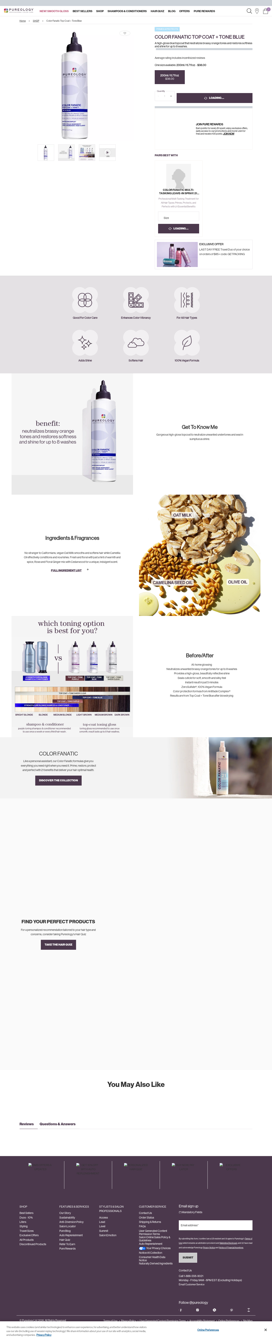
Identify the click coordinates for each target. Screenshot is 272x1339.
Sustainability (67, 1217)
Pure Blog (65, 1230)
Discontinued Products (33, 1244)
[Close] (265, 1329)
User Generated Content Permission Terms (153, 1232)
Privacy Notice (209, 1248)
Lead (102, 1221)
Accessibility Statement (202, 1320)
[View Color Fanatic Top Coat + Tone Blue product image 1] (46, 153)
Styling (24, 1226)
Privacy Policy (128, 1320)
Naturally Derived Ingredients (156, 1263)
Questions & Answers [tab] (57, 1124)
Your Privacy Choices (158, 1248)
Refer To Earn (67, 1244)
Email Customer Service (191, 1284)
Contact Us (145, 1213)
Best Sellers (26, 1213)
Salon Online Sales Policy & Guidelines (154, 1239)
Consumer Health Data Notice (152, 1258)
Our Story (65, 1213)
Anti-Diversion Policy (71, 1221)
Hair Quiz (64, 1239)
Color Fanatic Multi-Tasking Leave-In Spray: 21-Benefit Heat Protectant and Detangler (178, 191)
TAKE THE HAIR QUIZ (58, 944)
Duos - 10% (26, 1217)
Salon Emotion (107, 1235)
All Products (27, 1239)
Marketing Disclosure (228, 1243)
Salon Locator (67, 1226)
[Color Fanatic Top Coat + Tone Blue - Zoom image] (77, 84)
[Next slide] (137, 84)
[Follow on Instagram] (197, 1310)
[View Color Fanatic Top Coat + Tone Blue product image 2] (66, 153)
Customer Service (152, 1206)
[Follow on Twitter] (214, 1310)
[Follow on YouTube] (248, 1310)
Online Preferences (228, 1320)
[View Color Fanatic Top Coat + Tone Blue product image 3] (87, 153)
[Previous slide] (16, 84)
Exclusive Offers (29, 1235)
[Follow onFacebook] (180, 1310)
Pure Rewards (67, 1248)
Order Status (146, 1217)
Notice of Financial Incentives (231, 1248)
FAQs (142, 1226)
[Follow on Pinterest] (231, 1310)
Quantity (161, 91)
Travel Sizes (27, 1230)
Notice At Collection (150, 1252)
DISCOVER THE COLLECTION (58, 780)
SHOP (23, 1206)
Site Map (247, 1320)
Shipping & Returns (150, 1221)
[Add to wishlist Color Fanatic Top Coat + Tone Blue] (125, 33)
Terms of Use (110, 1320)
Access (103, 1217)
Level (102, 1226)
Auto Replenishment (71, 1235)
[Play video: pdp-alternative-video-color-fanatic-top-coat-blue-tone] (107, 153)
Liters (23, 1221)
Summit (103, 1230)
